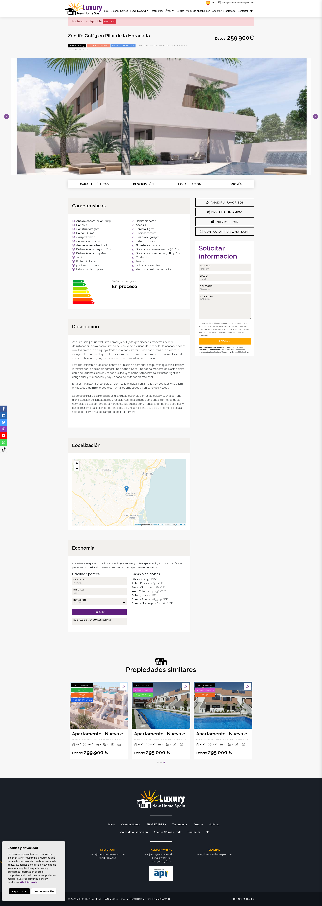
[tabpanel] (99, 720)
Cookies (150, 899)
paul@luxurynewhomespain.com (161, 854)
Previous (7, 116)
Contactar (243, 11)
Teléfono (206, 286)
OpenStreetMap (158, 524)
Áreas (169, 11)
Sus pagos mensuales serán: (92, 620)
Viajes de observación (198, 11)
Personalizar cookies (44, 891)
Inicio (111, 824)
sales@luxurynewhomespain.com (238, 3)
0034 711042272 (107, 858)
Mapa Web (163, 899)
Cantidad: (80, 579)
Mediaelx (248, 899)
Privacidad (135, 899)
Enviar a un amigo (226, 212)
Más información (29, 882)
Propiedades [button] (138, 11)
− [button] (77, 468)
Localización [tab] (189, 184)
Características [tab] (94, 184)
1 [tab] (157, 762)
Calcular (99, 611)
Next (315, 116)
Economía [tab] (234, 184)
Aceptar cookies (19, 891)
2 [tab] (161, 762)
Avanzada (109, 21)
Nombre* (205, 266)
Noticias (180, 11)
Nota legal (119, 899)
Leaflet (138, 524)
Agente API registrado (224, 11)
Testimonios (157, 11)
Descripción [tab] (143, 184)
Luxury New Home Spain (86, 8)
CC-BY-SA (180, 524)
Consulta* (207, 296)
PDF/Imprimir (226, 222)
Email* (204, 276)
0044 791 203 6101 (161, 861)
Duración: (80, 600)
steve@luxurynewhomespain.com (107, 854)
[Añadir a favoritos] (123, 686)
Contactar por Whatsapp (226, 231)
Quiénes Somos (119, 11)
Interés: (78, 590)
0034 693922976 (161, 858)
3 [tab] (164, 762)
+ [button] (77, 463)
